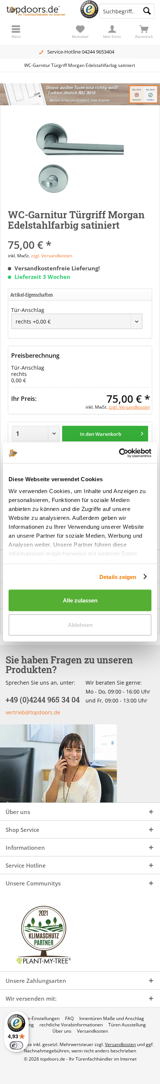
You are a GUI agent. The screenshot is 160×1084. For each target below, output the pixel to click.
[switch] (16, 1045)
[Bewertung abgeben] (80, 235)
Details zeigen (117, 576)
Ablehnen (80, 624)
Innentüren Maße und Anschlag (111, 1019)
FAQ (69, 1019)
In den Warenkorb (100, 434)
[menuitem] (144, 32)
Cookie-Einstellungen (38, 1019)
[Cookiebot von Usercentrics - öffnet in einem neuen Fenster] (118, 453)
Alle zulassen (80, 600)
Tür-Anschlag (27, 309)
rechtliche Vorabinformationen (71, 1025)
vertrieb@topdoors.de (33, 712)
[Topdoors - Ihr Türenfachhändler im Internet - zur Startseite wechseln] (40, 11)
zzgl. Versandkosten (51, 255)
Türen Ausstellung (127, 1025)
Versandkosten (92, 1031)
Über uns (61, 1031)
